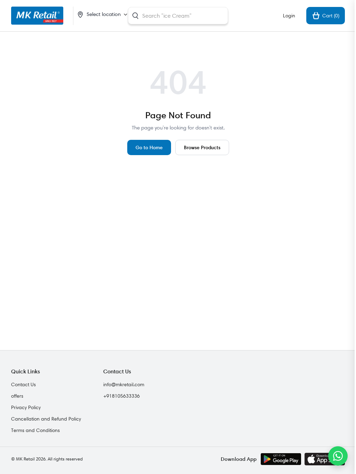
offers (17, 396)
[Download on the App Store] (325, 459)
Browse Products (202, 147)
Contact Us (23, 384)
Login (289, 15)
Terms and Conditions (35, 430)
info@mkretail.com (123, 384)
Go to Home (149, 147)
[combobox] (178, 15)
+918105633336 (121, 396)
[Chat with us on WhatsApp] (338, 456)
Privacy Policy (26, 407)
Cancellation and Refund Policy (46, 419)
